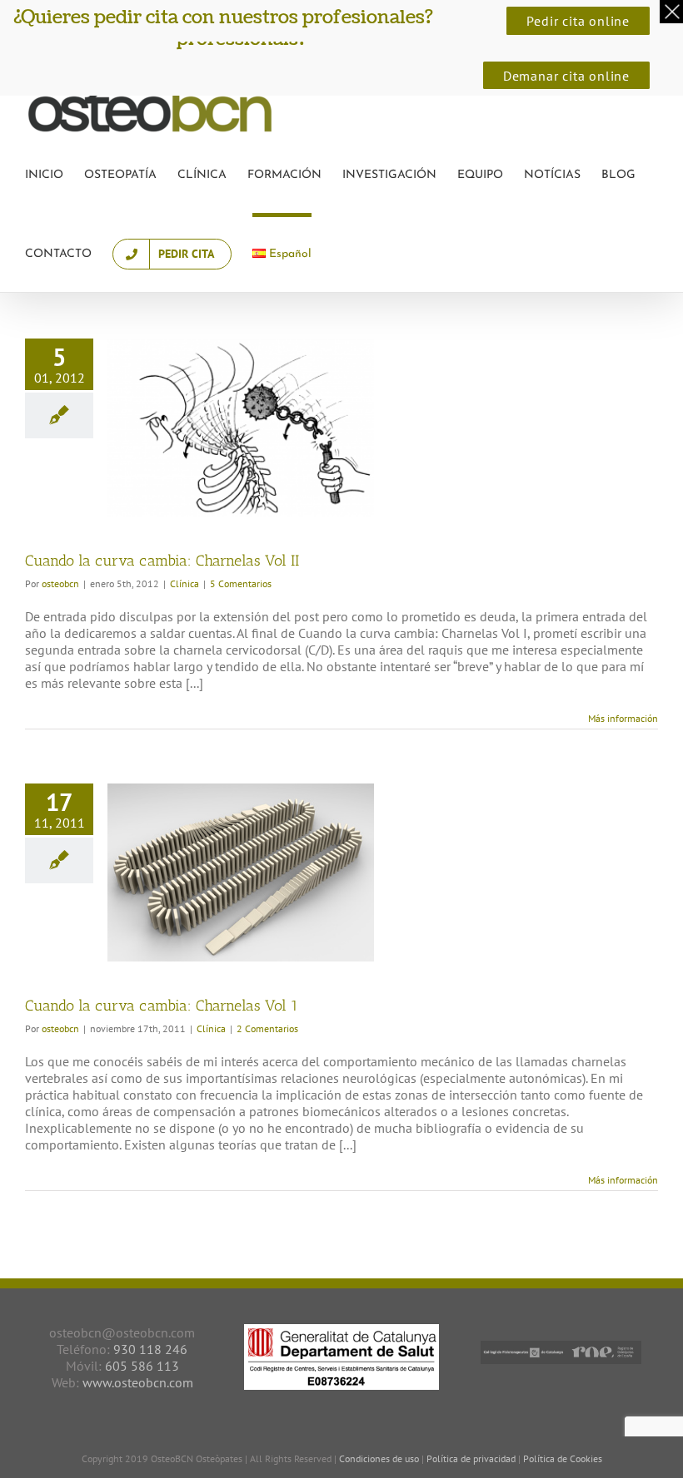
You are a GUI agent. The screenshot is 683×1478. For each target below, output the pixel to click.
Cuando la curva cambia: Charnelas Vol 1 (161, 1005)
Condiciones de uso (379, 1458)
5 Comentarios (241, 583)
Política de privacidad (472, 1458)
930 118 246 (150, 1349)
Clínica (184, 583)
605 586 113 (142, 1365)
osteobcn (60, 583)
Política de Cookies (562, 1458)
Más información (623, 718)
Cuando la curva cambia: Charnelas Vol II (162, 560)
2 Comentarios (267, 1028)
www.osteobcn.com (137, 1382)
